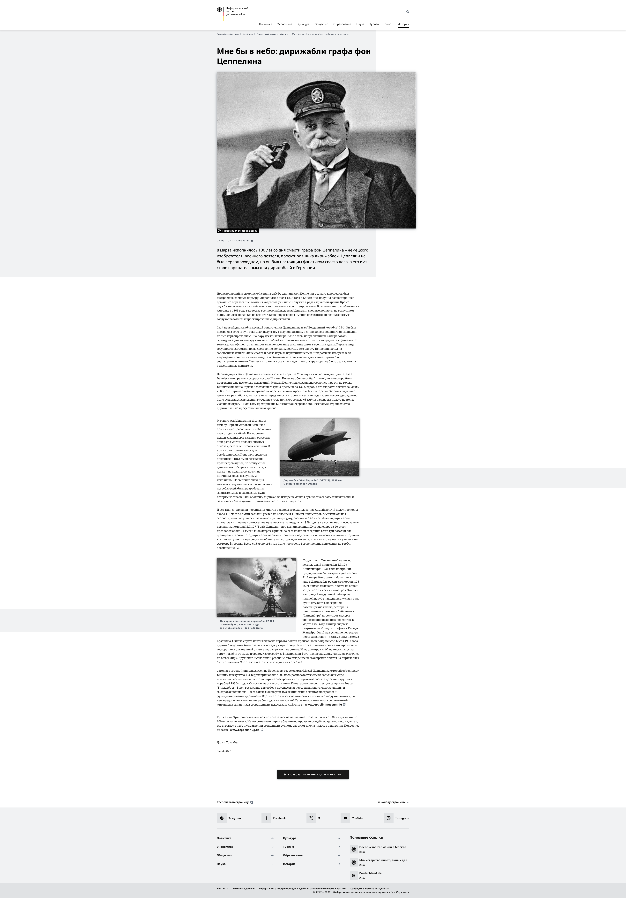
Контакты (222, 888)
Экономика (284, 24)
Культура (303, 24)
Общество (321, 24)
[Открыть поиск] (406, 10)
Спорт (389, 24)
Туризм (374, 24)
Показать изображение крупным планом (319, 447)
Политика (265, 24)
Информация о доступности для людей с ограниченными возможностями (302, 888)
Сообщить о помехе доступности (369, 888)
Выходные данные (243, 888)
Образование (342, 24)
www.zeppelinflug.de (244, 730)
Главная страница (228, 33)
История (403, 25)
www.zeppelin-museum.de (323, 704)
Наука (360, 24)
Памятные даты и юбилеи (272, 33)
